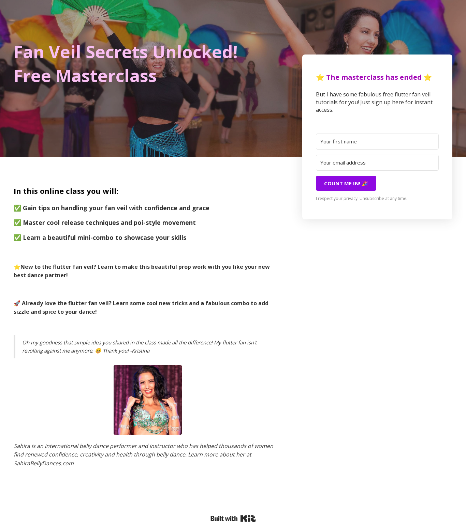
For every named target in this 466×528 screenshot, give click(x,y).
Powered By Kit (233, 518)
